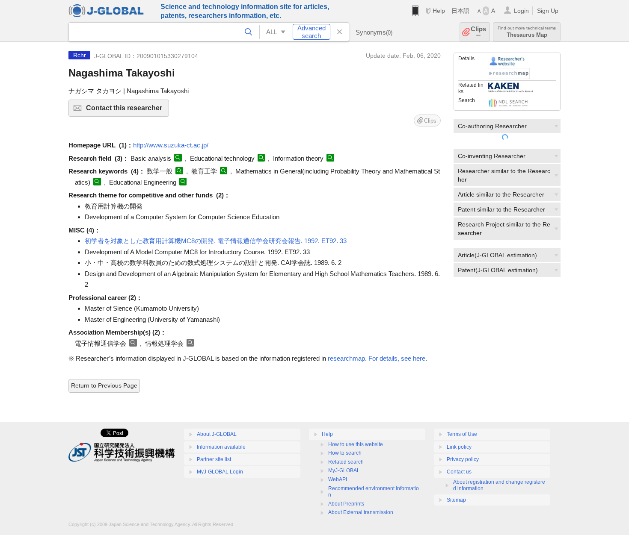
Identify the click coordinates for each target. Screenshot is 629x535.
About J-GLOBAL (217, 434)
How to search (345, 453)
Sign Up (547, 10)
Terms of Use (462, 434)
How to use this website (355, 444)
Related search (346, 462)
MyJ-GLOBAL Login (220, 472)
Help (439, 10)
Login (521, 10)
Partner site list (214, 459)
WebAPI (337, 479)
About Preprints (346, 504)
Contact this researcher (127, 110)
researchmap (346, 358)
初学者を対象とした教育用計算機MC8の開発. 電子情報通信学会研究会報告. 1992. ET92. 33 (216, 240)
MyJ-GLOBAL (344, 470)
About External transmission (360, 512)
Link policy (459, 447)
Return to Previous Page (104, 385)
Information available (221, 447)
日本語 (460, 10)
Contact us (459, 472)
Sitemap (456, 500)
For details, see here (396, 358)
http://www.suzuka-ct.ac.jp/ (170, 145)
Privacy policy (463, 459)
